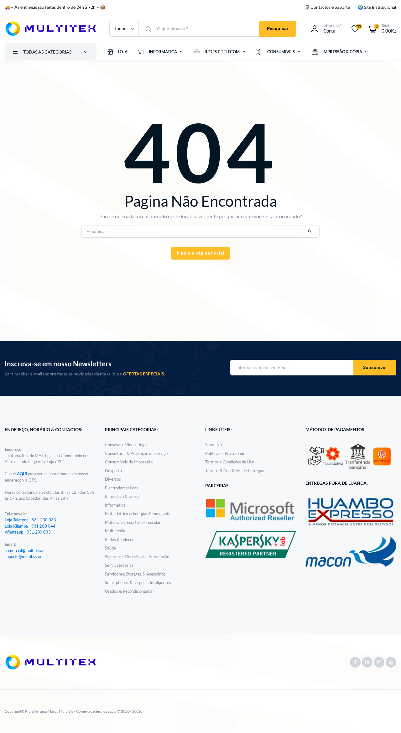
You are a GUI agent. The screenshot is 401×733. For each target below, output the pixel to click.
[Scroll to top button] (387, 719)
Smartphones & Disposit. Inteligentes (138, 582)
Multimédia (115, 530)
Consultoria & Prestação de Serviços (137, 453)
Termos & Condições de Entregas (234, 470)
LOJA (123, 51)
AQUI (22, 473)
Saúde (110, 547)
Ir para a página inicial (200, 253)
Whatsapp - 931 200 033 (28, 531)
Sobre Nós (214, 444)
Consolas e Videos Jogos (126, 444)
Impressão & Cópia (122, 496)
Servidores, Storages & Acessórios (135, 573)
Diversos (113, 479)
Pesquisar (277, 28)
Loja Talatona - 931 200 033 (30, 519)
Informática (115, 505)
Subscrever (375, 367)
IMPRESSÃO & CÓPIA (342, 51)
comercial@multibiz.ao (24, 550)
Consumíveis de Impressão (129, 461)
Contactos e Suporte (330, 7)
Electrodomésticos (121, 487)
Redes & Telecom (120, 539)
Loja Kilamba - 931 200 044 (30, 526)
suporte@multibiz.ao (23, 556)
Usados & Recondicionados (128, 591)
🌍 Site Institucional (377, 7)
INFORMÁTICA (163, 51)
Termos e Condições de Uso (229, 461)
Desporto (113, 470)
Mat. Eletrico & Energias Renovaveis (137, 513)
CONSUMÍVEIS (281, 51)
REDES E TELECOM (222, 51)
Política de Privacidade (225, 453)
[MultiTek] (51, 28)
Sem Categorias (119, 565)
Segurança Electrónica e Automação (137, 556)
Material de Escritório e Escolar (133, 522)
